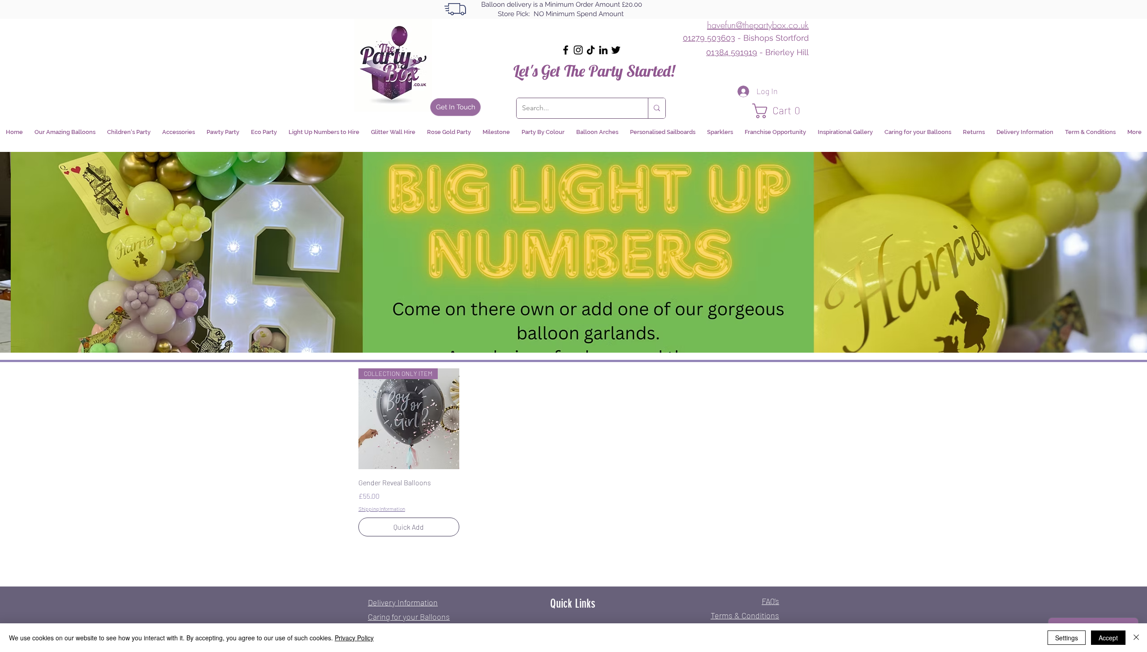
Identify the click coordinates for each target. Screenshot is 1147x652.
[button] (780, 111)
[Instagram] (578, 50)
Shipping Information (381, 508)
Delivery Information (403, 602)
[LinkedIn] (603, 50)
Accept (1108, 637)
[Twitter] (616, 50)
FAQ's (770, 601)
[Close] (1136, 637)
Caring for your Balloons (409, 617)
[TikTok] (591, 50)
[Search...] (656, 108)
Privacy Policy (354, 637)
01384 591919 (731, 52)
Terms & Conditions (745, 615)
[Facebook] (566, 50)
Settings (1066, 637)
